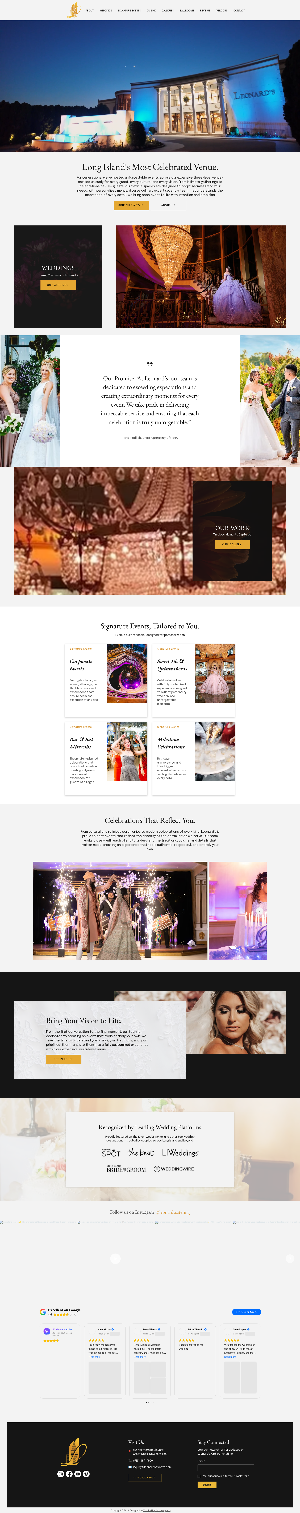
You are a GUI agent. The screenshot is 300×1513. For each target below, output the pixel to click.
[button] (151, 10)
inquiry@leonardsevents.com (152, 1467)
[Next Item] (259, 910)
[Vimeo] (86, 1474)
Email (201, 1461)
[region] (106, 680)
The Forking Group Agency (157, 1511)
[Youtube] (77, 1474)
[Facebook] (69, 1474)
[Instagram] (60, 1474)
